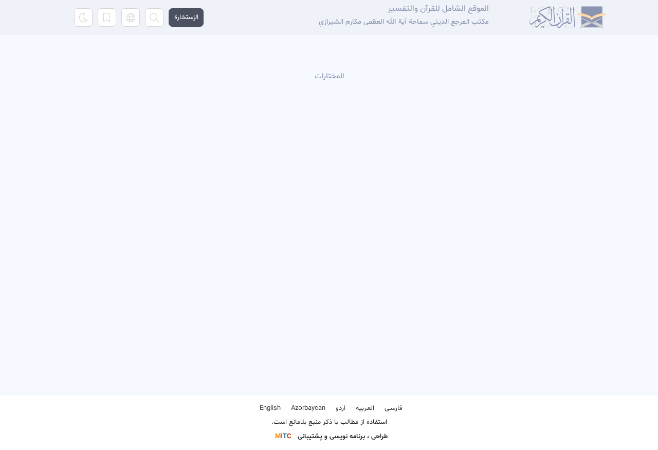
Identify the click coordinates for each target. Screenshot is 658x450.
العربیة (365, 408)
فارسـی (394, 408)
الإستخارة (186, 17)
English (270, 408)
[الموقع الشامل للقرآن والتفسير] (568, 17)
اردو (340, 408)
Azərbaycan (308, 408)
